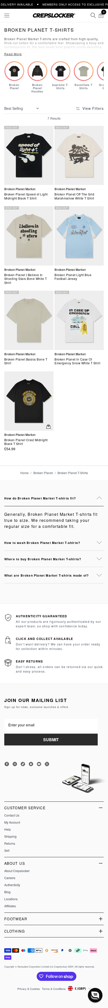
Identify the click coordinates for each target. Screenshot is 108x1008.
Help (7, 829)
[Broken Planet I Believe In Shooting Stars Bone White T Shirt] (28, 235)
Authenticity (12, 884)
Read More (13, 54)
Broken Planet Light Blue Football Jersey (73, 277)
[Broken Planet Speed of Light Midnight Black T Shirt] (28, 155)
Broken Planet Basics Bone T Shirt (25, 361)
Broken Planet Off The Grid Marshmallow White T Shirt (74, 196)
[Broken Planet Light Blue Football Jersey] (79, 235)
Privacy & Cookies (28, 989)
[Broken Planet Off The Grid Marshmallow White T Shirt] (79, 155)
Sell (7, 850)
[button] (95, 995)
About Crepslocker (17, 870)
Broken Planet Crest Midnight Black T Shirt (26, 442)
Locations (11, 898)
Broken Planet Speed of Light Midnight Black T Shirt (26, 196)
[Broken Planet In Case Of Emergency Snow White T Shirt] (79, 320)
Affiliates (10, 906)
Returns (9, 843)
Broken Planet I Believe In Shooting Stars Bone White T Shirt (25, 279)
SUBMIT (51, 739)
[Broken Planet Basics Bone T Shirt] (28, 320)
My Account (12, 822)
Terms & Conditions (54, 989)
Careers (9, 877)
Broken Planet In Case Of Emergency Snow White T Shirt (77, 361)
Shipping (10, 836)
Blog (7, 891)
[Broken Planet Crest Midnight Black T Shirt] (28, 400)
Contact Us (11, 815)
